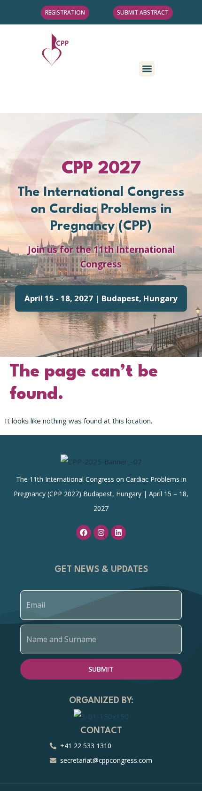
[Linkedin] (118, 532)
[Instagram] (101, 532)
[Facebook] (83, 532)
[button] (147, 69)
